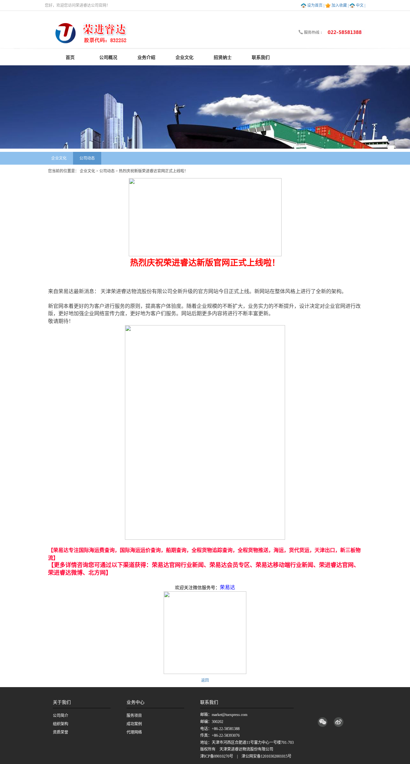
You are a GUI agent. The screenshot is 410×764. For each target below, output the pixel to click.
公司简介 (60, 715)
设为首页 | (315, 5)
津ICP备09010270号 (216, 756)
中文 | (360, 5)
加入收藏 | (340, 5)
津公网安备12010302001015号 (266, 756)
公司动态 (87, 158)
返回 (205, 680)
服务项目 (134, 715)
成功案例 (134, 724)
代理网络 (134, 732)
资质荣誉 (60, 732)
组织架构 (60, 724)
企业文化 (59, 158)
